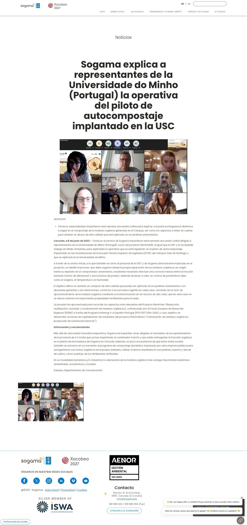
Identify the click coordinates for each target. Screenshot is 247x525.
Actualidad (220, 11)
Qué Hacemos (137, 11)
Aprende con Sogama (198, 11)
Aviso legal (52, 490)
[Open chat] (240, 520)
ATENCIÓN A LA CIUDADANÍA (124, 510)
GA (189, 3)
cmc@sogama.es (127, 498)
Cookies (82, 490)
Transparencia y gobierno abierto (166, 11)
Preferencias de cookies (15, 521)
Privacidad (68, 490)
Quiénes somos (117, 11)
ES (182, 3)
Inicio (102, 11)
